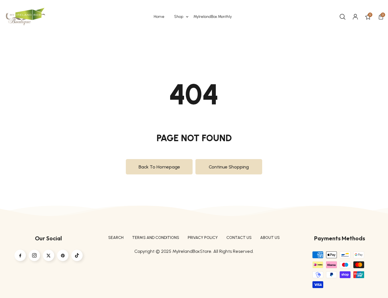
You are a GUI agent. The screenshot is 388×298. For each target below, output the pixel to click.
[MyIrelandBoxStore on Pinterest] (62, 255)
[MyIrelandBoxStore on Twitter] (48, 255)
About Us (270, 237)
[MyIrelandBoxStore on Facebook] (20, 255)
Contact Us (239, 237)
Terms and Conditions (155, 237)
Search (116, 237)
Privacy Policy (203, 237)
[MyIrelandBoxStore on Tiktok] (77, 255)
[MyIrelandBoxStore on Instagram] (34, 255)
